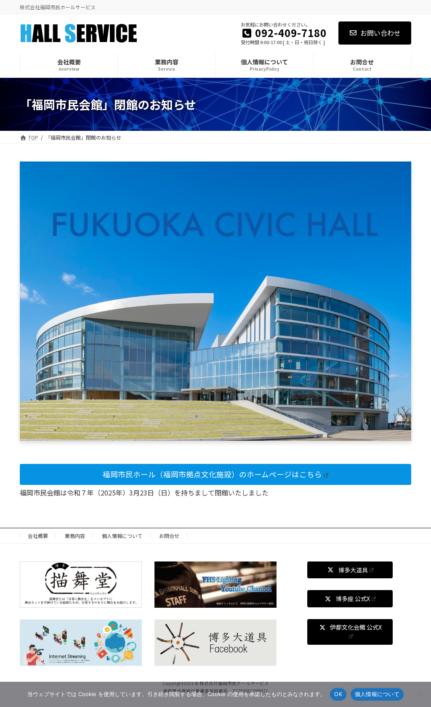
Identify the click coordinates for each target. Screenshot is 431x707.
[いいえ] (420, 694)
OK (338, 694)
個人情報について (122, 535)
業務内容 (75, 535)
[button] (215, 474)
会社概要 (38, 535)
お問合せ (169, 535)
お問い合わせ (380, 33)
